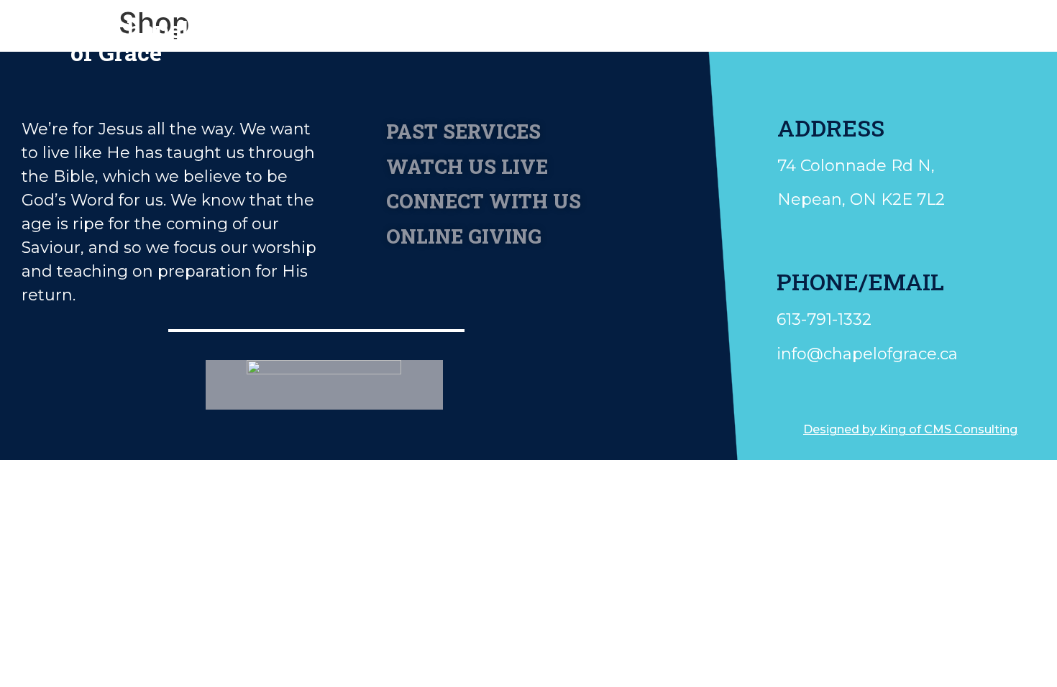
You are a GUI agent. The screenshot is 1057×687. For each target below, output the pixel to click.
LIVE (870, 34)
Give (725, 34)
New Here (419, 34)
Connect (643, 34)
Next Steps (534, 34)
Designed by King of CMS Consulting (910, 429)
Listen (797, 34)
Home (324, 34)
